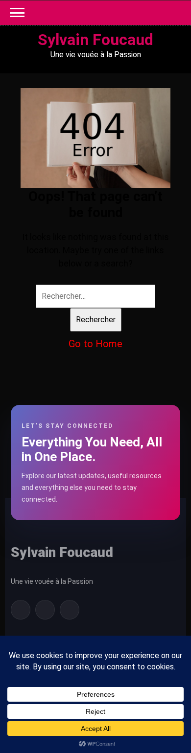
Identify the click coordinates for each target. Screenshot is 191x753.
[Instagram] (69, 610)
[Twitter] (45, 610)
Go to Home (95, 344)
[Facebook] (20, 610)
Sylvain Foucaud (95, 39)
